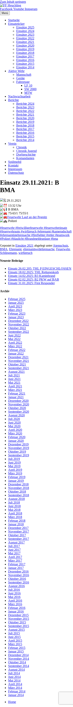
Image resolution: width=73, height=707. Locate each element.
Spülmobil (14, 161)
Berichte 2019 (25, 122)
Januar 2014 (16, 695)
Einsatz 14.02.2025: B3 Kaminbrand (31, 276)
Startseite (14, 20)
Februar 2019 (16, 477)
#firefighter (38, 235)
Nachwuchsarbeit (19, 96)
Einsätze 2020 (25, 45)
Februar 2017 (16, 564)
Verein (12, 143)
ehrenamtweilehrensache (39, 249)
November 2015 (18, 618)
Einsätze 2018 (25, 52)
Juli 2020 (14, 419)
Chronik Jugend (26, 151)
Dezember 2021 (18, 357)
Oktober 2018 (17, 491)
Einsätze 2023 (25, 34)
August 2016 (16, 586)
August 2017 (16, 542)
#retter (50, 235)
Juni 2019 (14, 462)
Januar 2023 (16, 317)
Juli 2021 (14, 375)
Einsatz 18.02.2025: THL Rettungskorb (33, 272)
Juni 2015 (14, 637)
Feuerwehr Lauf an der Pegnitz (27, 217)
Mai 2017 (14, 553)
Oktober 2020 (17, 408)
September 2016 (18, 582)
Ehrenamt (15, 249)
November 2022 (18, 324)
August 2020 (16, 415)
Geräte (20, 78)
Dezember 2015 (18, 615)
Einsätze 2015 (25, 63)
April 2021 (15, 386)
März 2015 (15, 644)
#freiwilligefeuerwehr (29, 227)
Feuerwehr (63, 249)
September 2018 (18, 495)
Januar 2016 (16, 611)
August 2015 (16, 629)
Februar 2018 (16, 520)
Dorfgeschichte (26, 154)
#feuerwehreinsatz (55, 227)
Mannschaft (23, 74)
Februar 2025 (16, 299)
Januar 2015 (16, 651)
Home (12, 702)
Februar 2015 (16, 647)
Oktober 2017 (17, 535)
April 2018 (15, 513)
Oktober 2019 (17, 451)
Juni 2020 (14, 422)
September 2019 (18, 455)
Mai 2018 (14, 509)
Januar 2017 (16, 568)
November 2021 (18, 360)
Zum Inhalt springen (13, 1)
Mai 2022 (14, 339)
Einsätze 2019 (25, 49)
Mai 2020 (14, 426)
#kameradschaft (62, 231)
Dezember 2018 (18, 484)
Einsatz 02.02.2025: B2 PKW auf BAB (33, 279)
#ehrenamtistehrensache (15, 235)
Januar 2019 (16, 480)
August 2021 (16, 371)
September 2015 (18, 626)
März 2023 (15, 310)
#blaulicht (18, 238)
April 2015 (15, 640)
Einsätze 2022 (25, 38)
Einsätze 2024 (25, 31)
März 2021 (15, 390)
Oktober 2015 (17, 622)
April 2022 (15, 342)
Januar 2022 (16, 353)
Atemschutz (60, 245)
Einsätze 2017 (25, 56)
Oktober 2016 (17, 578)
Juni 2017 (14, 549)
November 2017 (18, 531)
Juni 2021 (14, 379)
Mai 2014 (14, 680)
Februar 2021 (16, 393)
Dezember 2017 (18, 528)
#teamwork (62, 235)
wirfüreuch (25, 253)
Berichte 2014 (25, 140)
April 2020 (15, 430)
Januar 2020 (16, 440)
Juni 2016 (14, 593)
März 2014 (15, 687)
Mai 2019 (14, 466)
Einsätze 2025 (25, 27)
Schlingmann (8, 253)
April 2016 (15, 600)
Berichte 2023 (25, 107)
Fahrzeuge (23, 82)
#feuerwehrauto (10, 231)
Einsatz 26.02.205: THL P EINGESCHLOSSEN (39, 268)
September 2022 (18, 331)
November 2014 (18, 658)
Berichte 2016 (25, 132)
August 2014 (16, 669)
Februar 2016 (16, 608)
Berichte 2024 (25, 103)
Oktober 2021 (17, 364)
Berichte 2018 (25, 125)
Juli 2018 (14, 502)
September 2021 (18, 368)
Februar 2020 (16, 437)
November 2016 (18, 575)
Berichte (13, 100)
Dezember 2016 (18, 571)
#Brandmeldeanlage (38, 238)
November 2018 (18, 488)
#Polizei (5, 238)
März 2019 (15, 473)
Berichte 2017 (25, 129)
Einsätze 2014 (25, 67)
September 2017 (18, 538)
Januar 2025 (16, 302)
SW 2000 (30, 89)
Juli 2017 (14, 546)
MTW (28, 92)
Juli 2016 (14, 589)
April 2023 (15, 306)
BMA (4, 249)
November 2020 (18, 404)
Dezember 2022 (18, 321)
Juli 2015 (14, 633)
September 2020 (18, 411)
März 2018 (15, 517)
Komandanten (25, 158)
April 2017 (15, 557)
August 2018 (16, 499)
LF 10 (28, 85)
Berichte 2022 (25, 111)
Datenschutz (16, 172)
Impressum (15, 169)
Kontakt (13, 165)
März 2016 (15, 604)
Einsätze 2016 (25, 60)
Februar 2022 (16, 350)
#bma (54, 238)
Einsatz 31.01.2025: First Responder (31, 283)
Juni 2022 (14, 335)
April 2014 (15, 684)
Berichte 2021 (25, 114)
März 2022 (15, 346)
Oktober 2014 (17, 662)
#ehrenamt (44, 231)
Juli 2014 (14, 673)
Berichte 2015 (25, 136)
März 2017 (15, 560)
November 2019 (18, 448)
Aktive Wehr (16, 71)
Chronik (21, 147)
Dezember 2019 (18, 444)
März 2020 (15, 433)
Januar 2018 (16, 524)
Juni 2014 (14, 677)
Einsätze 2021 (25, 42)
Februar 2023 (16, 313)
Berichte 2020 (25, 118)
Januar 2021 (16, 397)
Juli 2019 (14, 459)
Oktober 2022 (17, 328)
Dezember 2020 (18, 400)
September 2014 (18, 666)
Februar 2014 (16, 691)
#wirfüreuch (29, 231)
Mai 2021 (14, 382)
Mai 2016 (14, 597)
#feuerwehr (7, 227)
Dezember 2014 (18, 655)
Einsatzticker (16, 23)
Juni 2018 (14, 506)
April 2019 (15, 469)
